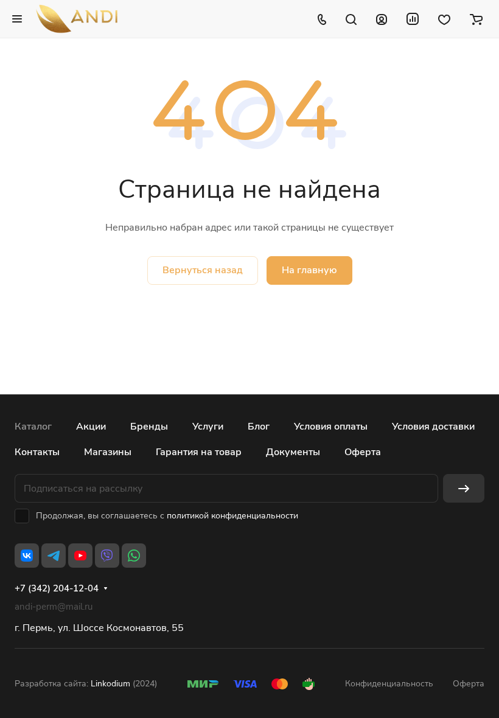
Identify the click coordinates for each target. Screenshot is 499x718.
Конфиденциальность (389, 683)
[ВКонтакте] (27, 555)
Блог (259, 426)
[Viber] (107, 555)
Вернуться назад (202, 270)
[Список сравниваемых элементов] (413, 19)
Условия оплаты (331, 426)
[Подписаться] (463, 488)
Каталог (33, 426)
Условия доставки (433, 426)
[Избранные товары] (444, 19)
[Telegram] (53, 555)
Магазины (107, 452)
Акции (91, 426)
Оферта (362, 452)
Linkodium (110, 683)
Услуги (207, 426)
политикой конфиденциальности (232, 515)
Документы (293, 452)
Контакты (37, 452)
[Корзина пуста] (476, 19)
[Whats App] (134, 555)
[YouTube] (80, 555)
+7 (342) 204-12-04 (57, 588)
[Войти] (381, 19)
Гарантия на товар (199, 452)
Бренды (149, 426)
